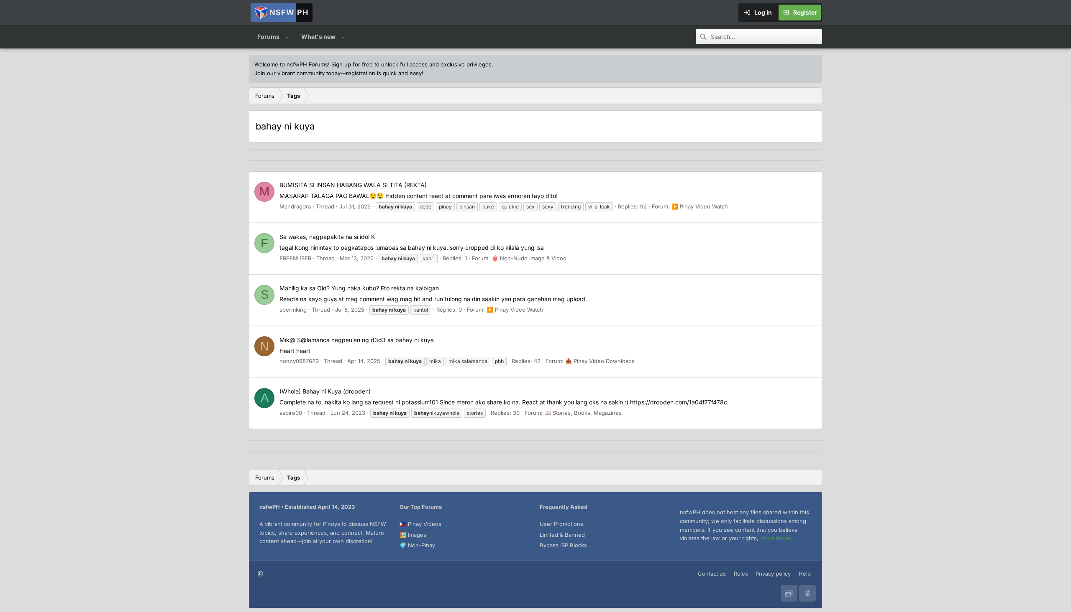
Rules (741, 573)
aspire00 (290, 412)
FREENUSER (295, 258)
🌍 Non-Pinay (417, 545)
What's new (318, 36)
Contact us (712, 573)
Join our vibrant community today (297, 73)
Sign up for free (352, 64)
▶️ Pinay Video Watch (699, 206)
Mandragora (295, 206)
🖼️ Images (413, 534)
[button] (287, 36)
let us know (775, 538)
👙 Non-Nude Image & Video (529, 258)
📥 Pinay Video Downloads (600, 361)
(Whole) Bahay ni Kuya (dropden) (325, 391)
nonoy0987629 (299, 361)
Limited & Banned (562, 534)
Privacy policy (773, 573)
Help (805, 573)
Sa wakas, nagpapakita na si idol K (327, 236)
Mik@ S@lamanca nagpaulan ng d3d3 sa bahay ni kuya (356, 339)
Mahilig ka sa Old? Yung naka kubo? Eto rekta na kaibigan (359, 288)
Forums (268, 36)
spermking (293, 309)
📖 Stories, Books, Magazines (583, 412)
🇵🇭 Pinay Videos (420, 524)
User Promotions (561, 524)
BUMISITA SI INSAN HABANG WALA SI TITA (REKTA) (353, 184)
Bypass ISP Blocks (563, 545)
